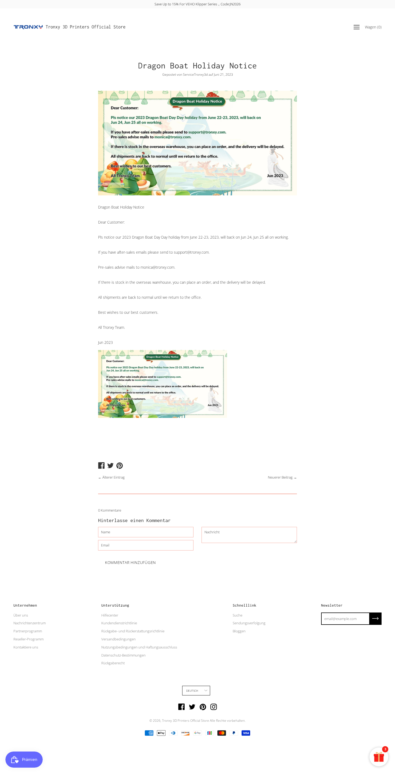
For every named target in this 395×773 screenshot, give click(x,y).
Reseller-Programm (28, 639)
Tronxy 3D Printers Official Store (85, 26)
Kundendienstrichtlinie (119, 623)
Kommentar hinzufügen (130, 562)
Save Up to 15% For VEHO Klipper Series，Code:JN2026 (197, 4)
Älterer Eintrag (113, 477)
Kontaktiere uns (25, 647)
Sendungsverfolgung (249, 623)
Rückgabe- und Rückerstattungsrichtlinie (132, 631)
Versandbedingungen (118, 639)
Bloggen (239, 631)
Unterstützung (115, 605)
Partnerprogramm (27, 631)
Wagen (373, 27)
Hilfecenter (109, 615)
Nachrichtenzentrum (29, 623)
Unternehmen (25, 605)
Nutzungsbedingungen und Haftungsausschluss (139, 647)
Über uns (20, 615)
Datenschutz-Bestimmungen (123, 655)
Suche (237, 615)
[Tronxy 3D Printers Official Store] (28, 27)
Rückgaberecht (113, 663)
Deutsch (192, 690)
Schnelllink (244, 605)
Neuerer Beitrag (280, 477)
